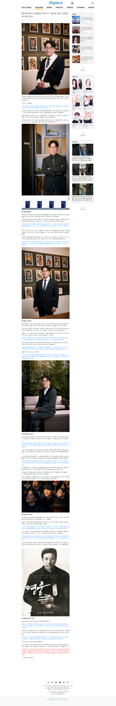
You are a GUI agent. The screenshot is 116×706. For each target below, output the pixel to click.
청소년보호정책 (59, 699)
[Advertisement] (45, 668)
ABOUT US (66, 699)
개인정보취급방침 (51, 699)
